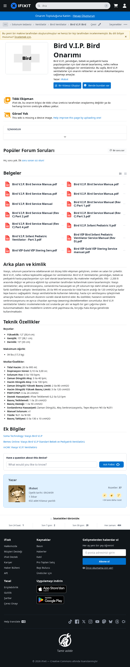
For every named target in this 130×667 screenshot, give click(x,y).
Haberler (42, 551)
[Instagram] (91, 622)
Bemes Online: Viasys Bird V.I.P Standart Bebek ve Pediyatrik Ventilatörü (44, 441)
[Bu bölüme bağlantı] (1, 173)
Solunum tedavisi (21, 24)
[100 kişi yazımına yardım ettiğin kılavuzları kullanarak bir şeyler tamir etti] (104, 495)
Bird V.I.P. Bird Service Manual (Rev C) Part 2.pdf (35, 214)
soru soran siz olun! (33, 160)
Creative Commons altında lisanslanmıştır (74, 661)
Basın (40, 546)
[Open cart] (115, 5)
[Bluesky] (110, 621)
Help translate (12, 621)
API (6, 573)
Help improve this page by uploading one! (77, 117)
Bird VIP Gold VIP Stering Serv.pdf (34, 250)
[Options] (5, 24)
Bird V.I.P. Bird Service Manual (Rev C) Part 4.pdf (35, 225)
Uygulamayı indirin (50, 581)
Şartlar (8, 598)
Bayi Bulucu (43, 567)
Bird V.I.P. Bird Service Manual (32, 204)
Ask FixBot (109, 464)
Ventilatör (40, 24)
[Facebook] (77, 622)
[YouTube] (97, 622)
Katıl (39, 557)
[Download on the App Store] (51, 589)
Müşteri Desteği (13, 551)
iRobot (64, 79)
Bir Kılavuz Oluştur (69, 85)
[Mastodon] (104, 622)
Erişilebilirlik (11, 587)
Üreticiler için (44, 573)
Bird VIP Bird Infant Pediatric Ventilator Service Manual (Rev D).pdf (94, 238)
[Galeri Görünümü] (125, 173)
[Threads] (117, 622)
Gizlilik (8, 592)
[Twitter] (84, 622)
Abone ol (104, 561)
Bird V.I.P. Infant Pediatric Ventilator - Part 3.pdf (29, 238)
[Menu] (5, 6)
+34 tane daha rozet (112, 500)
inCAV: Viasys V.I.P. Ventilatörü (20, 447)
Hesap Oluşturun (84, 16)
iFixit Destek (11, 557)
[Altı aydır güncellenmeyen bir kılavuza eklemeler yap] (119, 495)
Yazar (12, 480)
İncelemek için (23, 36)
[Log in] (124, 5)
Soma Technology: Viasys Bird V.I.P (22, 436)
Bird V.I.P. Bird (78, 24)
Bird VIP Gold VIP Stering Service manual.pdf (95, 250)
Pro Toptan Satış (46, 562)
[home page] (21, 6)
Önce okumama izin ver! (99, 567)
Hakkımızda (10, 546)
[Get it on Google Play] (50, 600)
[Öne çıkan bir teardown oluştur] (111, 495)
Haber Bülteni (12, 567)
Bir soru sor (118, 150)
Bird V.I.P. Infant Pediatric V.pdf (95, 225)
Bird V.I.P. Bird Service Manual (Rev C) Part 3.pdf (97, 214)
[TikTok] (70, 622)
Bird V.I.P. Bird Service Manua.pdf (34, 184)
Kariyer (8, 562)
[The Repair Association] (124, 622)
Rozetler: (115, 487)
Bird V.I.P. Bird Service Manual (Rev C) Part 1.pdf (97, 203)
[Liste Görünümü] (120, 173)
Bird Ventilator (58, 24)
